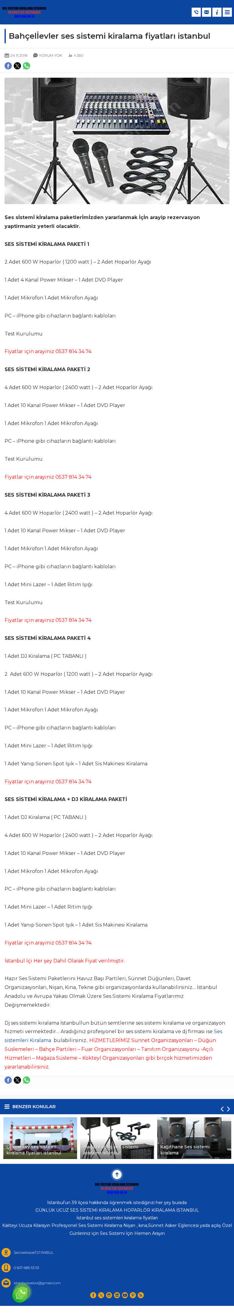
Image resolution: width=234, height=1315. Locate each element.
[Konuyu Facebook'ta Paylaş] (8, 1080)
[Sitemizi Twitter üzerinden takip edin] (101, 1295)
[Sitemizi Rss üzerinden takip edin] (141, 1295)
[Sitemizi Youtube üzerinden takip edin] (125, 1295)
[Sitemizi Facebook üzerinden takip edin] (93, 1295)
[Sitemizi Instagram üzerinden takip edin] (109, 1295)
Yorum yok (50, 55)
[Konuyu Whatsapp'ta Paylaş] (26, 1080)
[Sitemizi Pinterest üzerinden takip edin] (133, 1295)
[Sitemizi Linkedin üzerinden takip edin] (117, 1295)
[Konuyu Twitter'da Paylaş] (17, 1080)
